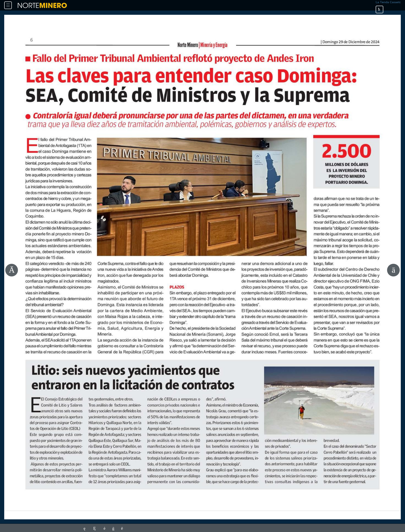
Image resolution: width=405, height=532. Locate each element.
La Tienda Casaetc (388, 2)
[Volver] (379, 9)
